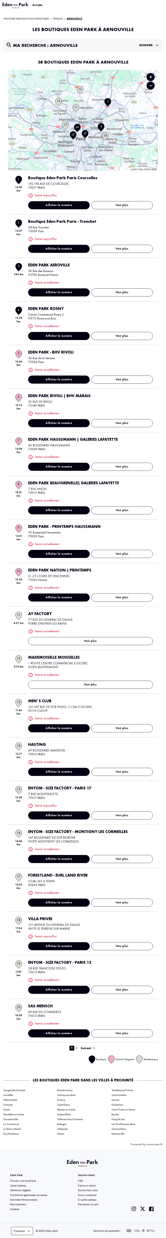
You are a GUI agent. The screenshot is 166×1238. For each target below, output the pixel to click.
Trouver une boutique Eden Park (26, 19)
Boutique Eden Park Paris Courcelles (62, 178)
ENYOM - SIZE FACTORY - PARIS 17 (59, 788)
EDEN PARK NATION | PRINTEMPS (59, 570)
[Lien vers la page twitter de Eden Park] (142, 1209)
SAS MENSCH (40, 1006)
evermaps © (155, 1144)
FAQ (80, 1180)
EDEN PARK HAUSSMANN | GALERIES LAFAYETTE (73, 440)
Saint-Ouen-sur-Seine (123, 1109)
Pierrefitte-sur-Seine (13, 1114)
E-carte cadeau (87, 1199)
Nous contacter (87, 1195)
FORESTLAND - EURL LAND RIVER (58, 876)
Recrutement (18, 1204)
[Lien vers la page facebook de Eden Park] (151, 1209)
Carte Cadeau (18, 1185)
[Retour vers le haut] (150, 1194)
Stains (6, 1109)
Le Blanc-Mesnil (12, 1129)
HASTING (37, 745)
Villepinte (62, 1129)
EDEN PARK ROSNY (46, 309)
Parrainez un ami (88, 1204)
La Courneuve (11, 1124)
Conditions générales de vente (28, 1195)
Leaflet (133, 169)
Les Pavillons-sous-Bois (123, 1124)
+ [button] (150, 77)
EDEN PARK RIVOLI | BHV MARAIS (59, 396)
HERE (154, 169)
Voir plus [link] (122, 205)
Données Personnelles (23, 1199)
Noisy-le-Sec (118, 1119)
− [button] (150, 85)
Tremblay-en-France (122, 1090)
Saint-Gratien (119, 1095)
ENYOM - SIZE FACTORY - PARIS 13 (59, 963)
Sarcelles (8, 1095)
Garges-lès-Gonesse (14, 1090)
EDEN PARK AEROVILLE (49, 265)
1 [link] (72, 1048)
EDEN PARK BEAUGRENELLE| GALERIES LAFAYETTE (73, 483)
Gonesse (8, 1104)
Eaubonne (117, 1104)
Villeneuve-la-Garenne (70, 1119)
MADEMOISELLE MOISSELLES (54, 658)
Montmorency (64, 1090)
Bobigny (62, 1124)
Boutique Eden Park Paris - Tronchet (62, 222)
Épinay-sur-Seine (66, 1109)
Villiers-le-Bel (10, 1100)
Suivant (86, 1048)
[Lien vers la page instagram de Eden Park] (133, 1209)
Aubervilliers (64, 1114)
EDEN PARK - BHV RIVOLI (51, 353)
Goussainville (10, 1119)
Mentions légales (20, 1190)
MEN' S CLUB (39, 701)
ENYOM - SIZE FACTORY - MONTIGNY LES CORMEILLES (78, 832)
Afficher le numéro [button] (59, 205)
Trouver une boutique (23, 1180)
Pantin (60, 1133)
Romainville (118, 1133)
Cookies (15, 1209)
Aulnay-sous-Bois (66, 1095)
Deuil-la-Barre (11, 1133)
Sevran (115, 1100)
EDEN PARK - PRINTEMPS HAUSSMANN (64, 527)
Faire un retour (87, 1185)
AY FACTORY (40, 614)
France (58, 19)
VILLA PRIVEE (40, 919)
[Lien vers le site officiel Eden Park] (15, 5)
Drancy (61, 1100)
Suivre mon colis (88, 1190)
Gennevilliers (119, 1129)
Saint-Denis (63, 1104)
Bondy (115, 1114)
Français (19, 1231)
